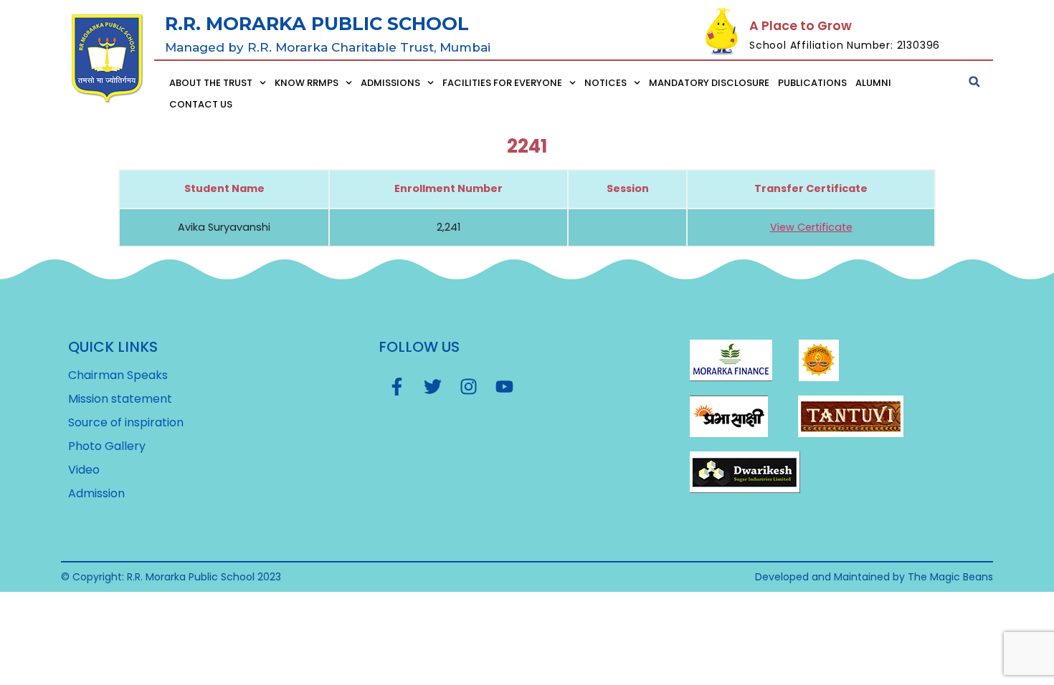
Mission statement (120, 399)
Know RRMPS (306, 83)
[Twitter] (432, 386)
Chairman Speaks (118, 375)
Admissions (390, 83)
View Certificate (811, 227)
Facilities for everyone (502, 83)
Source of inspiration (126, 423)
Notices (605, 83)
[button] (974, 81)
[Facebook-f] (396, 386)
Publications (812, 83)
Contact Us (200, 104)
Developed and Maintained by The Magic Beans (874, 577)
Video (84, 470)
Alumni (873, 83)
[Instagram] (468, 386)
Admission (96, 494)
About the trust (210, 83)
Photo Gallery (107, 446)
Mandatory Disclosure (709, 83)
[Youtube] (504, 386)
